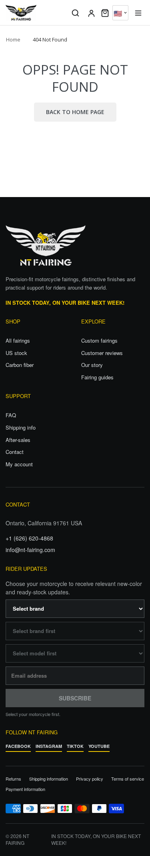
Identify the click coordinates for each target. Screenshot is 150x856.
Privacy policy (89, 779)
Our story (92, 365)
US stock (16, 353)
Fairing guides (97, 377)
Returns (13, 779)
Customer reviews (102, 353)
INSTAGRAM (49, 746)
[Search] (75, 13)
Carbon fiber (20, 365)
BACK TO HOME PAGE (75, 112)
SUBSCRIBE (75, 698)
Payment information (25, 789)
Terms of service (127, 779)
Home (13, 39)
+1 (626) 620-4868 (29, 538)
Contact (15, 452)
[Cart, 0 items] (105, 13)
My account (19, 464)
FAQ (11, 415)
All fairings (18, 340)
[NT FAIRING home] (35, 12)
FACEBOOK (18, 746)
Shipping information (48, 779)
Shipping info (21, 427)
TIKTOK (75, 746)
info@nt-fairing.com (30, 550)
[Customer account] (91, 13)
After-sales (18, 440)
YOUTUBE (99, 746)
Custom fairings (99, 340)
